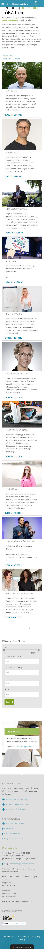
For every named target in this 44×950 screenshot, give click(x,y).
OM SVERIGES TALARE (15, 823)
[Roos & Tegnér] (8, 917)
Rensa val (9, 702)
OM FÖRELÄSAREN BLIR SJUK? (18, 804)
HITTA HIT (10, 829)
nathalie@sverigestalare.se (23, 747)
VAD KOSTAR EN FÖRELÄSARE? (18, 799)
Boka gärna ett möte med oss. (14, 839)
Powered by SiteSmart (23, 947)
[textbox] (23, 661)
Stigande (7, 59)
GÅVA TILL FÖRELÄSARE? (16, 809)
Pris (11, 56)
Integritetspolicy (13, 834)
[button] (2, 4)
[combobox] (22, 661)
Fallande (16, 59)
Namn (5, 56)
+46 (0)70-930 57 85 (30, 859)
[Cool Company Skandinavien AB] (13, 923)
